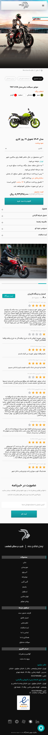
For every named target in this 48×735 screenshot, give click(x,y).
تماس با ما (25, 632)
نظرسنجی (24, 623)
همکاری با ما (24, 637)
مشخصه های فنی (24, 79)
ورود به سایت (24, 659)
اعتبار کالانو (25, 618)
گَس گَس (24, 582)
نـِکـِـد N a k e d (28, 70)
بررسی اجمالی (10, 79)
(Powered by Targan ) (17, 732)
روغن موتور (24, 601)
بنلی (37, 70)
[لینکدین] (37, 721)
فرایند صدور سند (24, 613)
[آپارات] (24, 721)
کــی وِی (24, 572)
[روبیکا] (30, 721)
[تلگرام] (17, 721)
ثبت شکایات (24, 628)
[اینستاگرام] (10, 721)
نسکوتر (24, 592)
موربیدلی (24, 567)
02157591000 (36, 676)
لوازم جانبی (24, 596)
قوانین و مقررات (24, 654)
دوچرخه (24, 577)
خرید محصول (38, 79)
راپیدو (24, 587)
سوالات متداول (24, 642)
